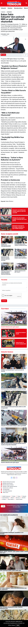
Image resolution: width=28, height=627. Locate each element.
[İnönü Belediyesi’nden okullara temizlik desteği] (21, 239)
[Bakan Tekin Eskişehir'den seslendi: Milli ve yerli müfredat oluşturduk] (14, 45)
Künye (19, 496)
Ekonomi (18, 497)
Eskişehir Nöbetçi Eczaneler (9, 481)
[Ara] (26, 3)
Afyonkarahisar (18, 8)
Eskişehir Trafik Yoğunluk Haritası (10, 486)
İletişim (13, 496)
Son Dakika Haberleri (7, 490)
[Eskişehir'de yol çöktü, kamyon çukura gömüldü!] (21, 252)
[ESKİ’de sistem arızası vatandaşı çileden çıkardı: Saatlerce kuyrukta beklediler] (7, 266)
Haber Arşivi (5, 492)
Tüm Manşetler (6, 489)
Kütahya (4, 499)
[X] (14, 478)
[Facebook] (11, 478)
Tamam (17, 625)
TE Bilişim (17, 510)
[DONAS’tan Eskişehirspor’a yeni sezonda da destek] (7, 239)
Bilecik (26, 8)
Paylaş (4, 54)
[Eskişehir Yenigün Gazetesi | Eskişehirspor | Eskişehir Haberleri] (14, 3)
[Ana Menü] (1, 3)
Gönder (4, 300)
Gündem (10, 8)
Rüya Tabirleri (11, 499)
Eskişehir (3, 8)
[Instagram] (16, 478)
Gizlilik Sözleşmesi (6, 496)
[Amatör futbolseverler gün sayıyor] (21, 266)
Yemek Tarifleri (19, 499)
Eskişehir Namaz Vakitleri (8, 484)
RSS (4, 506)
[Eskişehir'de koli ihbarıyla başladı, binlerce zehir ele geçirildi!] (7, 252)
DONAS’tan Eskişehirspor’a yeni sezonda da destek (6, 245)
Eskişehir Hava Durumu (8, 483)
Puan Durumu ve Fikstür (8, 487)
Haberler (3, 12)
